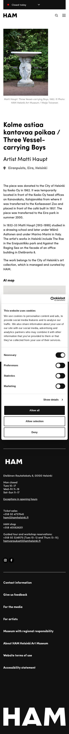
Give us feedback (15, 594)
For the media (12, 607)
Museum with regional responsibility (28, 631)
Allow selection (35, 421)
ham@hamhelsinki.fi (15, 517)
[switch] (60, 365)
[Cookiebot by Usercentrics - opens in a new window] (50, 299)
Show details (51, 399)
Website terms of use (17, 655)
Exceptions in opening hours (20, 499)
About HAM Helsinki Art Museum (25, 643)
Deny (34, 432)
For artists (10, 619)
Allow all (34, 410)
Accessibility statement (19, 667)
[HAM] (10, 15)
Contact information (17, 582)
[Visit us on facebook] (11, 560)
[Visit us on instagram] (5, 560)
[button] (56, 15)
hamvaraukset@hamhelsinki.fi (22, 541)
